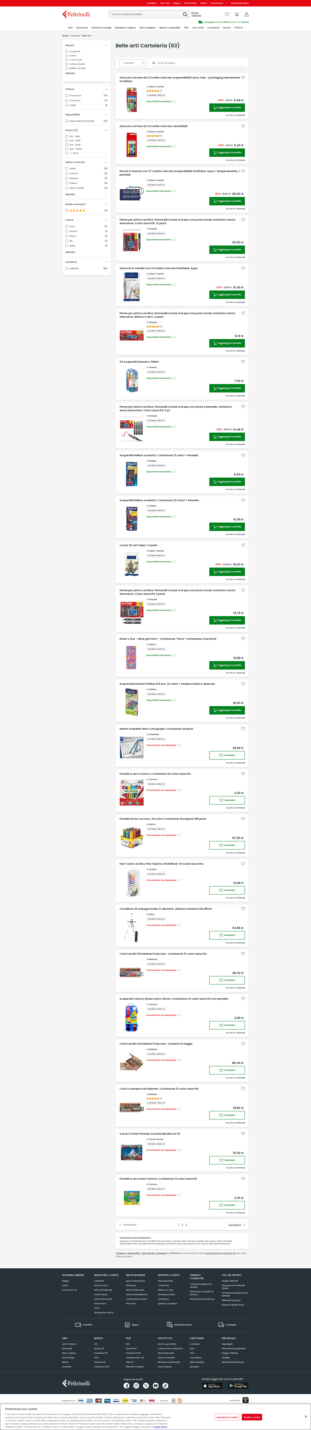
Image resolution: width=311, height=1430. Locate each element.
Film (128, 1344)
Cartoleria (195, 1344)
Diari (192, 1348)
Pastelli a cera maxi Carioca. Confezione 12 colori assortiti (158, 1179)
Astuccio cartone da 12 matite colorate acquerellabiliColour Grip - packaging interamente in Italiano (180, 79)
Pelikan (73, 183)
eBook (65, 1362)
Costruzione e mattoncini (170, 1348)
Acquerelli (74, 51)
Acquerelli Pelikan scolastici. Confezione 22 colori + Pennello (159, 500)
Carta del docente (103, 1299)
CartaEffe (151, 3)
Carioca (73, 173)
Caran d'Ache (156, 1139)
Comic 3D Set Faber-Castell (138, 545)
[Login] (246, 14)
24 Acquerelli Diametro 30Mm (139, 362)
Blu (71, 241)
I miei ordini (163, 1285)
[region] (155, 1417)
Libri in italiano (69, 1344)
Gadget (226, 1357)
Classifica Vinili (101, 1366)
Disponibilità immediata (81, 121)
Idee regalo (227, 1344)
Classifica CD (101, 1353)
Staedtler (154, 734)
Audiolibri (66, 1366)
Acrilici (72, 55)
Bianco (73, 236)
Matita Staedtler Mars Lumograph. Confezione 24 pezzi (156, 729)
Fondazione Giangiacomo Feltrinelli (235, 1294)
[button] (185, 14)
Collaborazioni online (136, 1299)
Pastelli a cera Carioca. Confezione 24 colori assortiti (155, 774)
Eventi (204, 3)
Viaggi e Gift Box (230, 1353)
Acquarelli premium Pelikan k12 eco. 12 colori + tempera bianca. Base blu (167, 684)
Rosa (72, 226)
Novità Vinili (99, 1362)
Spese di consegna (167, 1303)
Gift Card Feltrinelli (103, 1290)
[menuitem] (70, 28)
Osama (152, 367)
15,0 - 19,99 (74, 145)
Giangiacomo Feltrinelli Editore (233, 1287)
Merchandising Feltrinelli (234, 1348)
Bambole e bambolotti (169, 1362)
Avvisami (229, 755)
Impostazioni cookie (227, 1417)
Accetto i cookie (252, 1417)
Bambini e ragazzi (135, 1366)
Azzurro (73, 231)
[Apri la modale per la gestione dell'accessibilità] (245, 1400)
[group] (202, 22)
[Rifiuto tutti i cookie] (305, 1416)
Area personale (165, 1280)
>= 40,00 (73, 153)
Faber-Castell (76, 188)
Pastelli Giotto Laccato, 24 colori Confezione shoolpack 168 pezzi (163, 819)
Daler (152, 914)
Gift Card (165, 3)
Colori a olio (75, 59)
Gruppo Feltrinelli (230, 1280)
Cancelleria (195, 1357)
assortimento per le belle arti (220, 1253)
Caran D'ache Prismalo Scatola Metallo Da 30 (150, 1134)
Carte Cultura (101, 1294)
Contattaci (163, 1299)
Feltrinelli (74, 268)
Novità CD (99, 1348)
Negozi (176, 3)
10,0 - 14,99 (75, 140)
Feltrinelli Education (231, 1300)
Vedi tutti (70, 73)
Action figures (165, 1366)
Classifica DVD (133, 1353)
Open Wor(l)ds (197, 1362)
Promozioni (75, 95)
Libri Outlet (67, 1348)
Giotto (72, 168)
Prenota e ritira (101, 1285)
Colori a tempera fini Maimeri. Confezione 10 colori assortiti (159, 1089)
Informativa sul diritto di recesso (201, 1293)
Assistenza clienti (240, 3)
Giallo (72, 246)
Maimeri (73, 178)
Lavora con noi (69, 1290)
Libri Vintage (68, 1357)
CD (95, 1344)
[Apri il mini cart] (237, 14)
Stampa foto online (103, 1312)
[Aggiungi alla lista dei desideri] (243, 77)
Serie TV (130, 1362)
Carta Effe (99, 1280)
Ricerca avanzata (196, 14)
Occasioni (74, 100)
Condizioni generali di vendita (201, 1285)
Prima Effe (131, 1303)
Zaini (192, 1353)
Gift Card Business (135, 1290)
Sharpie (153, 228)
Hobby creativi (77, 64)
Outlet (72, 105)
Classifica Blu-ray (135, 1357)
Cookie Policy (160, 1426)
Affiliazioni (131, 1285)
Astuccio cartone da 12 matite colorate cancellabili (153, 126)
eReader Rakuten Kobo (233, 1362)
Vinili (96, 1357)
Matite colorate (77, 68)
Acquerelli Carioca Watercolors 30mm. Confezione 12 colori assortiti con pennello (174, 999)
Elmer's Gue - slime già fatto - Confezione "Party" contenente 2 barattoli (168, 639)
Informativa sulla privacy (202, 1299)
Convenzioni (217, 3)
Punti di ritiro (190, 3)
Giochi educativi (166, 1353)
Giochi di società (166, 1357)
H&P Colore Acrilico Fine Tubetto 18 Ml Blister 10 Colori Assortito (161, 864)
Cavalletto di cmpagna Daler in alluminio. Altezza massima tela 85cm (166, 909)
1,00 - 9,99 (74, 136)
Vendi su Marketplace (136, 1294)
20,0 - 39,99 (75, 149)
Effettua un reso (165, 1290)
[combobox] (149, 14)
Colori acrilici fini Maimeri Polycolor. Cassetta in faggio (156, 1044)
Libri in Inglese (69, 1353)
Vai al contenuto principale (76, 3)
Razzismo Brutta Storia (233, 1304)
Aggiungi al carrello (229, 107)
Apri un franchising (135, 1280)
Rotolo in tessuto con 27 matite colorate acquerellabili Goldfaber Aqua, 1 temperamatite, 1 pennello (180, 173)
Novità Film (131, 1348)
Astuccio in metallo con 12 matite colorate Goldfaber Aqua (159, 268)
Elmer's (152, 644)
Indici (97, 1308)
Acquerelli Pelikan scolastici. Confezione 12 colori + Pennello (159, 455)
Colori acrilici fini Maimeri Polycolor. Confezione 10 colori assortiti (163, 954)
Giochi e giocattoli (167, 1344)
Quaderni (194, 1366)
